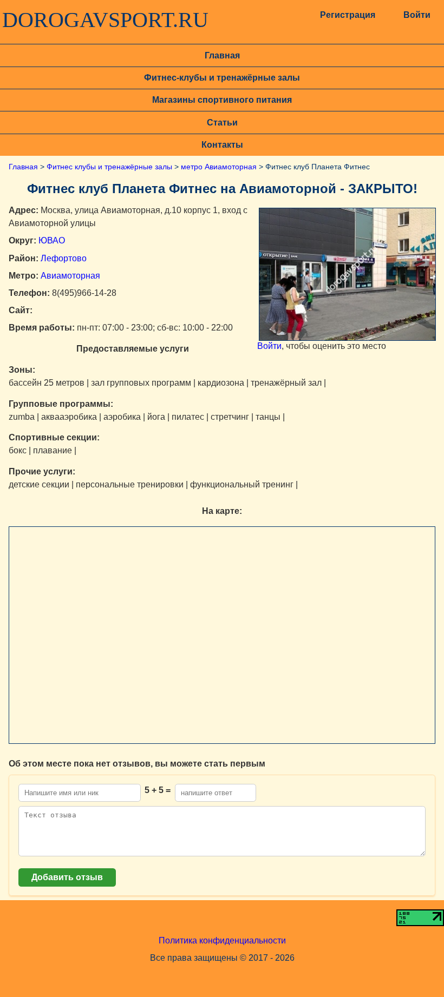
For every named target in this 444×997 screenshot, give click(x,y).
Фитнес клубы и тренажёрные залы (109, 166)
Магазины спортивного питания (222, 99)
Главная (222, 55)
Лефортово (64, 258)
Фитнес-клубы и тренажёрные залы (222, 77)
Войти (416, 14)
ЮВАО (51, 240)
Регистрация (347, 14)
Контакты (222, 144)
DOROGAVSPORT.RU (105, 20)
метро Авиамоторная (219, 166)
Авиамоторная (70, 275)
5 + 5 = (158, 790)
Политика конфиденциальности (222, 940)
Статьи (222, 122)
